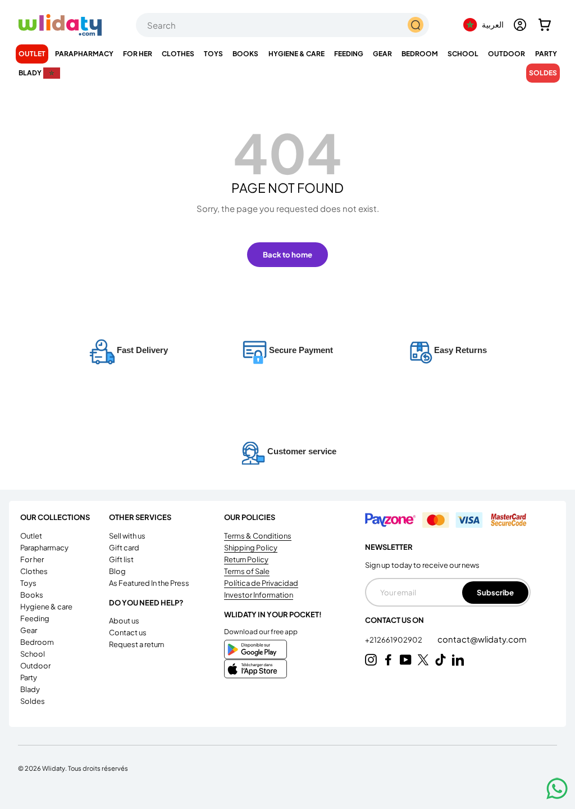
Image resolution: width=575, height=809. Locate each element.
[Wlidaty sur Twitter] (423, 659)
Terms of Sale (247, 571)
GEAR (28, 630)
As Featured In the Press (149, 582)
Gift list (121, 559)
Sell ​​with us (127, 535)
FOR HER (32, 559)
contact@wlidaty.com (482, 639)
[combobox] (282, 25)
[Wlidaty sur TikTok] (440, 659)
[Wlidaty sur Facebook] (388, 659)
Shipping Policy (250, 547)
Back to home (287, 254)
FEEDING (34, 618)
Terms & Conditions (257, 535)
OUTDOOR (35, 665)
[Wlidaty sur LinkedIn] (458, 659)
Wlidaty (53, 768)
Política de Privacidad (261, 582)
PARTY (28, 677)
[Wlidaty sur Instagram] (371, 659)
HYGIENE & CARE (46, 606)
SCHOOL (32, 653)
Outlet (32, 53)
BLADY (30, 689)
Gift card (124, 547)
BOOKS (31, 594)
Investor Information (258, 594)
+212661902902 (394, 639)
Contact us (128, 632)
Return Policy (246, 559)
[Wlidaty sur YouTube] (406, 659)
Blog (117, 571)
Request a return (136, 644)
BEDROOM (37, 642)
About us (124, 620)
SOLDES (543, 73)
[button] (544, 24)
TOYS (28, 582)
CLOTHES (34, 571)
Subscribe (495, 592)
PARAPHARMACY (44, 547)
